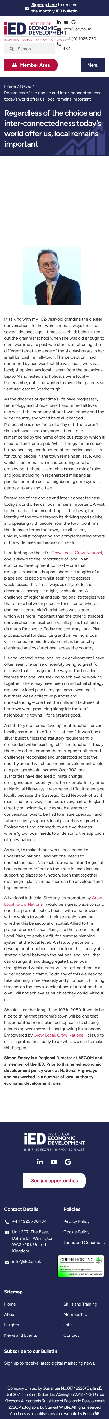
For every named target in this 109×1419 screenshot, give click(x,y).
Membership (75, 1314)
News (25, 86)
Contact (71, 1335)
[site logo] (54, 1142)
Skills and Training (80, 1304)
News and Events (20, 1335)
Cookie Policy (76, 1231)
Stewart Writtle (57, 1407)
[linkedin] (59, 22)
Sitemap (13, 1292)
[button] (93, 65)
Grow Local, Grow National (76, 552)
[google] (74, 22)
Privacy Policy (76, 1221)
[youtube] (66, 22)
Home (10, 86)
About (10, 1314)
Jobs (67, 1324)
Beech (88, 1413)
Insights (11, 1324)
